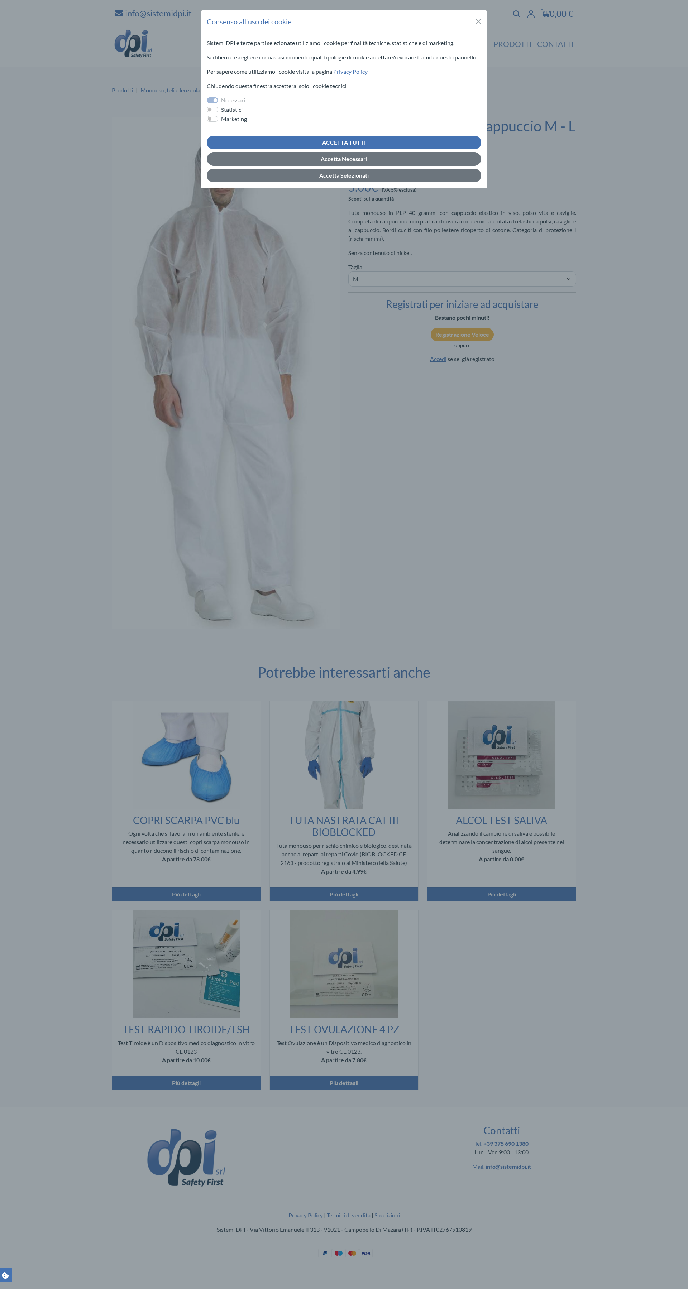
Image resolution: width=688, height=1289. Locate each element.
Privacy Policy (350, 71)
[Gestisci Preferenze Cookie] (5, 1274)
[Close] (478, 21)
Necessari (233, 100)
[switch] (212, 109)
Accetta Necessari (344, 158)
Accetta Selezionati (344, 175)
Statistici (232, 109)
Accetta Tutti (344, 142)
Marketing (234, 118)
